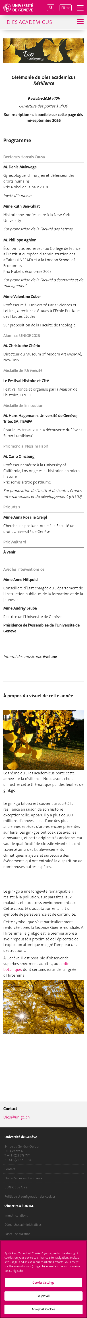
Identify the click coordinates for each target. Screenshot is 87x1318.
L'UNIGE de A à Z (15, 1187)
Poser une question (17, 1234)
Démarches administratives (22, 1225)
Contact (9, 1169)
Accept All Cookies (43, 1309)
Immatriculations (16, 1215)
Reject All (43, 1296)
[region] (43, 1279)
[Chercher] (50, 7)
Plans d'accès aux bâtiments (23, 1178)
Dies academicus (29, 22)
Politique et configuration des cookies (30, 1196)
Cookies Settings (43, 1282)
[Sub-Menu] (80, 22)
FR (63, 7)
